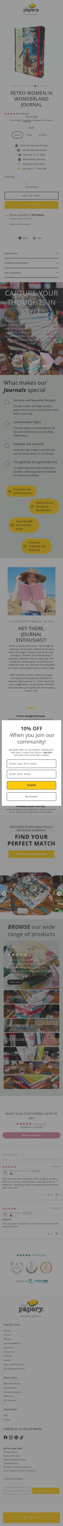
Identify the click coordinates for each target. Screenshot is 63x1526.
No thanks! (31, 796)
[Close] (57, 724)
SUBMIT (31, 785)
